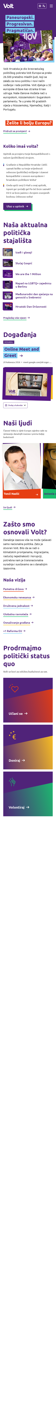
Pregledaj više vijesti (14, 317)
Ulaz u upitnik (15, 206)
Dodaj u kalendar (15, 405)
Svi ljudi (7, 507)
